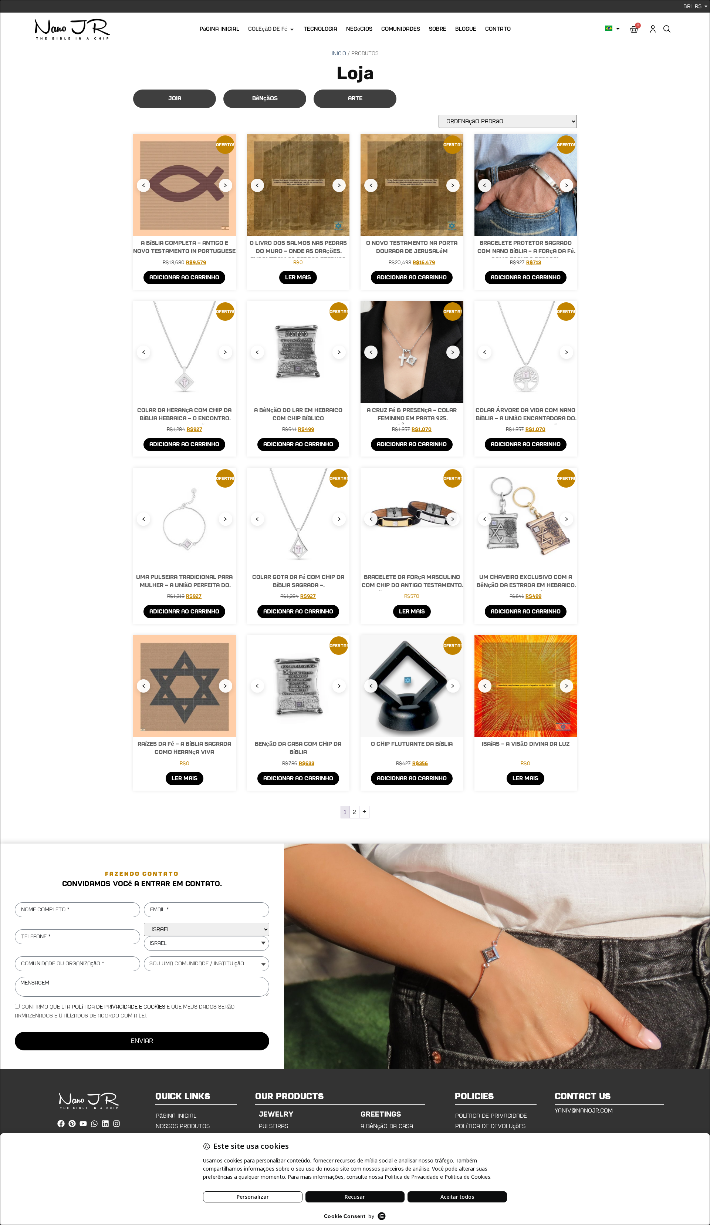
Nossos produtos (183, 1126)
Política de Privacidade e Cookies (118, 1007)
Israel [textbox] (158, 943)
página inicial (176, 1116)
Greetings (381, 1114)
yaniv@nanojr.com (584, 1111)
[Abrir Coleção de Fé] (292, 29)
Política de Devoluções (490, 1126)
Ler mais (298, 277)
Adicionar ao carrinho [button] (184, 277)
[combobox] (206, 943)
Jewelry (276, 1114)
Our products (289, 1096)
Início (339, 53)
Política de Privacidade (491, 1116)
